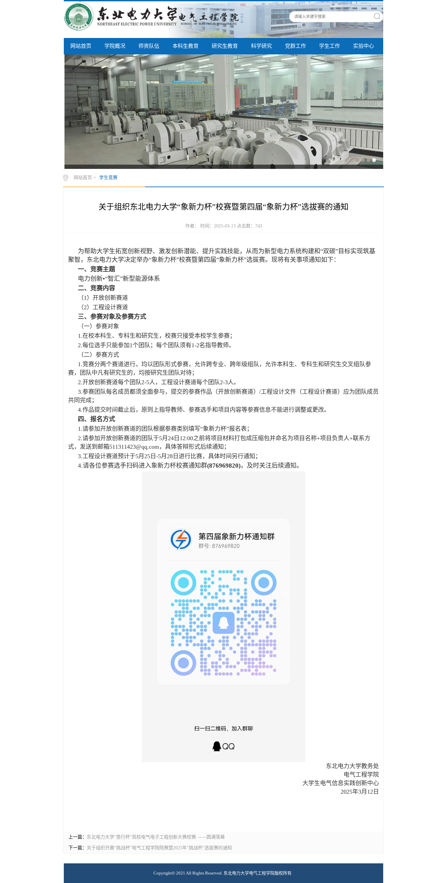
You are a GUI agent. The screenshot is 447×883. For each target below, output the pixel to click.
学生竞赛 (108, 177)
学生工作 (329, 46)
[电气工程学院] (154, 15)
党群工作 (295, 46)
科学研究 (261, 46)
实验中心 (363, 46)
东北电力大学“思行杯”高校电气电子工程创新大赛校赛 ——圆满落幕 (156, 837)
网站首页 (80, 46)
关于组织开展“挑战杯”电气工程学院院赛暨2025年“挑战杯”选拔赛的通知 (159, 847)
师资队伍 (148, 46)
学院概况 (114, 46)
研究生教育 (225, 46)
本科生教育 (185, 46)
